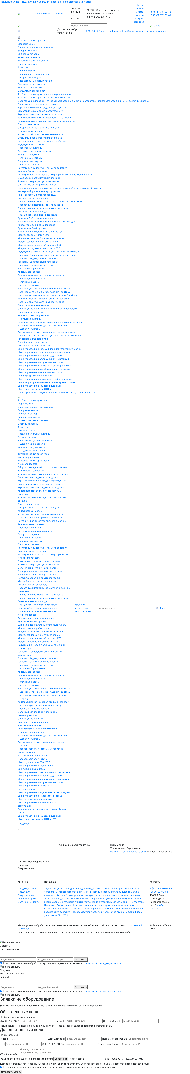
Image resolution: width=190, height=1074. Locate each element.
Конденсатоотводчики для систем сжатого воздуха (46, 121)
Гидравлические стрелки (32, 84)
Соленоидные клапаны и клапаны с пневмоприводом (47, 308)
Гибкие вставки (26, 70)
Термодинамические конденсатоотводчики (42, 107)
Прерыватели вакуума (30, 161)
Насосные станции (28, 285)
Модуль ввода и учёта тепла (33, 234)
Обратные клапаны (28, 64)
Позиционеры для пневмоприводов (37, 214)
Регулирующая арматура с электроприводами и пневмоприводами (55, 174)
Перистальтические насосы (33, 305)
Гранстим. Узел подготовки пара (36, 265)
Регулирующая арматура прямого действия (42, 141)
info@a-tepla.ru (118, 31)
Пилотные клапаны (28, 164)
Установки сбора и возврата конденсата (40, 134)
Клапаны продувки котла (31, 87)
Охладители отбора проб (31, 90)
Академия (55, 1)
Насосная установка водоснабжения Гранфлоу (44, 288)
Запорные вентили (28, 50)
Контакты (85, 1)
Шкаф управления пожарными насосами (40, 372)
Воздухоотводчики (28, 154)
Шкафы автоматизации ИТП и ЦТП (37, 389)
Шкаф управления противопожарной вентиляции (45, 379)
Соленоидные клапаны (30, 312)
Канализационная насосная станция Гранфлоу (43, 298)
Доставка (74, 1)
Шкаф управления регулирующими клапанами (43, 358)
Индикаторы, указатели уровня (35, 80)
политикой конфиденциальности (103, 963)
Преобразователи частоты (32, 342)
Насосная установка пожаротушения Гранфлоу (44, 291)
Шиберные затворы (28, 54)
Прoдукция (26, 1)
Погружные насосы (28, 281)
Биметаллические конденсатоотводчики (40, 110)
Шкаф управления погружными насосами (41, 362)
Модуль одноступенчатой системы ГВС (40, 245)
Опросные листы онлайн (49, 13)
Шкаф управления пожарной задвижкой (40, 355)
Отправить (81, 959)
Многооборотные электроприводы (37, 194)
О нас (16, 1)
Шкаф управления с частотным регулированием (44, 365)
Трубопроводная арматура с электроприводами (44, 94)
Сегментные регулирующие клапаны (38, 184)
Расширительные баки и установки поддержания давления (51, 322)
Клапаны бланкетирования (32, 171)
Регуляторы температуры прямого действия (42, 167)
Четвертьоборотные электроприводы (39, 191)
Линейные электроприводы (33, 198)
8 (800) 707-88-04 (161, 15)
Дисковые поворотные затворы (35, 47)
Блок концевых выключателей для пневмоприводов (46, 221)
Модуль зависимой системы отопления (40, 241)
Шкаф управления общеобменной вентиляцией (44, 369)
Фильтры (23, 67)
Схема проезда (135, 31)
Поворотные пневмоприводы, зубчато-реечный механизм (50, 201)
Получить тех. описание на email (128, 851)
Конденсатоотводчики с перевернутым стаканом (45, 117)
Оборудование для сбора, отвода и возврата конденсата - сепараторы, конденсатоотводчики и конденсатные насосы (83, 100)
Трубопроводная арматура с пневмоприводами (44, 97)
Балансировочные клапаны (33, 60)
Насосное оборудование (31, 268)
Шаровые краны (27, 43)
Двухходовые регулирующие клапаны (39, 178)
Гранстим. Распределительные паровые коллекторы (47, 255)
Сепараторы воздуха (29, 77)
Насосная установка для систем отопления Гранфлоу (47, 295)
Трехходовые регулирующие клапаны (39, 181)
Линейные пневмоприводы (32, 211)
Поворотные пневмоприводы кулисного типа (43, 208)
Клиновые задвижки (29, 57)
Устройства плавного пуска (33, 338)
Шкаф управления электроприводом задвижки (44, 352)
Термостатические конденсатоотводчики (41, 114)
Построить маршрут (156, 31)
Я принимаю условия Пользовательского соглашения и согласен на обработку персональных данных (59, 1067)
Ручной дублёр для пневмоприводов (38, 218)
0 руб (162, 608)
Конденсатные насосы (30, 131)
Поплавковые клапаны (30, 157)
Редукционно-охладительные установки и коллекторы (48, 251)
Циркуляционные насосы (31, 278)
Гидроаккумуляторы (29, 328)
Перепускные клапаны (30, 147)
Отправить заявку (11, 1072)
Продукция (6, 1)
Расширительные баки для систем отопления (43, 325)
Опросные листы (82, 608)
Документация (41, 1)
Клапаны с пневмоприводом (33, 315)
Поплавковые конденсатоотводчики (38, 104)
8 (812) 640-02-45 (161, 11)
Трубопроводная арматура (32, 40)
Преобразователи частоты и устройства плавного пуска (49, 335)
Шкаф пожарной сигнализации (35, 375)
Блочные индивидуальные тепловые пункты (42, 231)
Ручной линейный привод (32, 228)
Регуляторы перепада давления (35, 151)
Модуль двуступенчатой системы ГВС (39, 248)
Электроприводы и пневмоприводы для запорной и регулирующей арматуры (61, 188)
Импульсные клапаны (29, 318)
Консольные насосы (29, 271)
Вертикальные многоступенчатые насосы (41, 275)
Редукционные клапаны (31, 144)
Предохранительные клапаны (34, 74)
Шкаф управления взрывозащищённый (39, 385)
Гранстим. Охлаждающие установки (38, 261)
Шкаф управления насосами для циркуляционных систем (50, 348)
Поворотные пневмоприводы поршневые (40, 204)
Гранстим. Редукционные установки (38, 258)
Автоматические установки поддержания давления (46, 332)
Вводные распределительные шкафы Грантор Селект (47, 382)
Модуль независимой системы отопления (41, 238)
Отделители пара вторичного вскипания (40, 137)
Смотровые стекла (28, 124)
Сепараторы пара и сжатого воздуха (38, 127)
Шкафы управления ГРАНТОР (34, 345)
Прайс (64, 1)
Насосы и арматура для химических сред (41, 302)
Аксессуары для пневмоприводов (36, 224)
